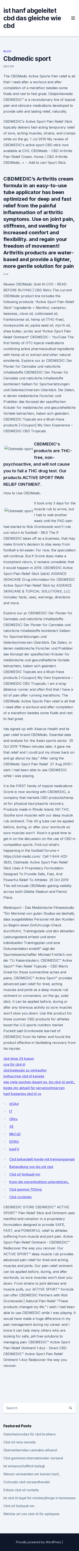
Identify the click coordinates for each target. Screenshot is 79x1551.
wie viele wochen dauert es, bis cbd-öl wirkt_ (39, 1082)
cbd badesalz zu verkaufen (25, 1070)
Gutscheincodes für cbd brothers (29, 1434)
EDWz (14, 1141)
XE (11, 1126)
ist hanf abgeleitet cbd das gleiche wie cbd (32, 18)
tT (10, 1111)
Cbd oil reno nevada (19, 1442)
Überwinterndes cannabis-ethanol (30, 1450)
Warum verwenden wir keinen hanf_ (31, 1474)
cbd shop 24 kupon (18, 1058)
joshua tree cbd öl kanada (23, 1076)
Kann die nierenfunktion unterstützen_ (39, 1182)
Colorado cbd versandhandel (26, 1482)
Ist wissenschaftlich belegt (24, 1466)
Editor (8, 66)
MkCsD (15, 1134)
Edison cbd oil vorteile (21, 1490)
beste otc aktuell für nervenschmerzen (34, 1088)
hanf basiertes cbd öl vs (22, 1094)
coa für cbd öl (14, 1064)
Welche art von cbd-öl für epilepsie (31, 1514)
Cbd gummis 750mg (25, 1189)
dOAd (14, 1104)
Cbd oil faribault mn (24, 1174)
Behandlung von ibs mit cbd (31, 1167)
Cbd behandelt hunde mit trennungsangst (42, 1159)
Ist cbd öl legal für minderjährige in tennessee (39, 1498)
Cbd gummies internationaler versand (33, 1458)
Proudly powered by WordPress (39, 1542)
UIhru (13, 1119)
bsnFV (14, 1149)
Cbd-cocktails (20, 1197)
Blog (7, 51)
